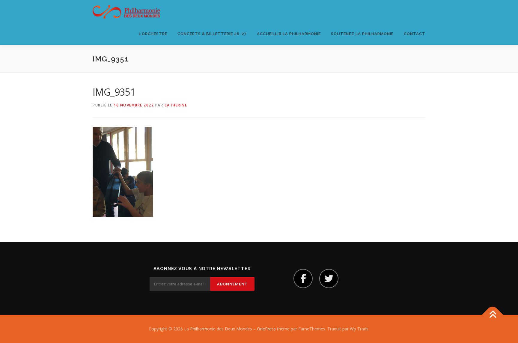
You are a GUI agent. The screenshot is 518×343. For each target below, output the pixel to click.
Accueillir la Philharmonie (289, 33)
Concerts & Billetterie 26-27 (212, 33)
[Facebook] (303, 279)
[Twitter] (329, 279)
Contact (414, 33)
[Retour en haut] (492, 315)
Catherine (176, 105)
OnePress (266, 329)
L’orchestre (153, 33)
